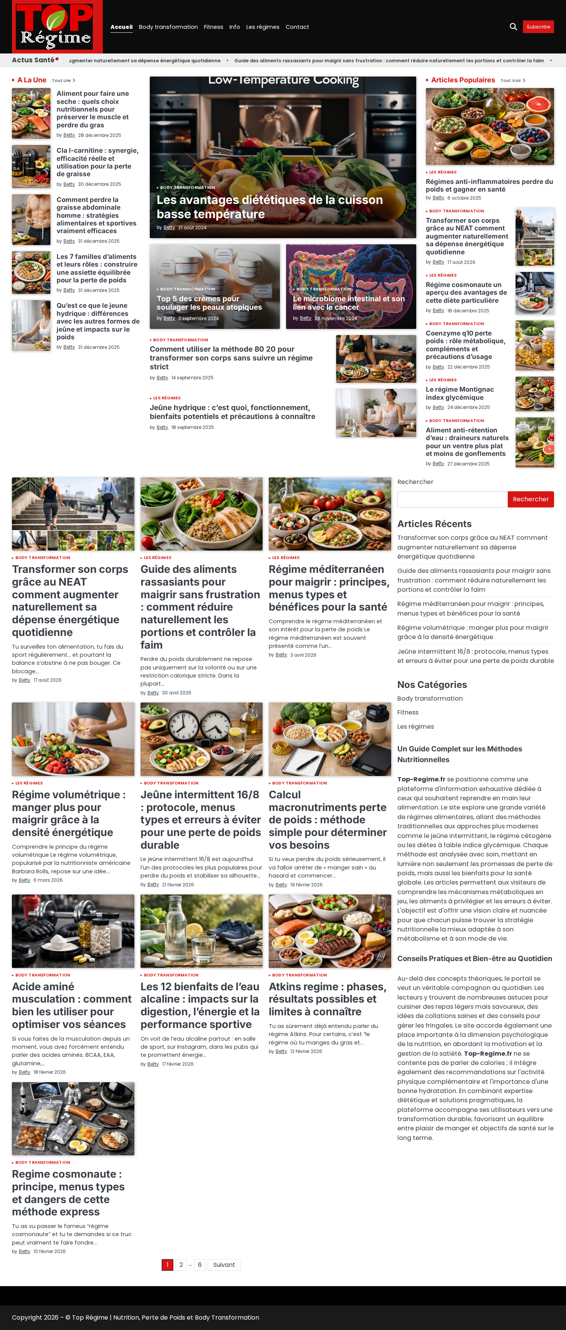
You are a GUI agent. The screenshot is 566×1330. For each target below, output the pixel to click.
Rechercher (415, 481)
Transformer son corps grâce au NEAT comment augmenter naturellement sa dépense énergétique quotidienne (467, 236)
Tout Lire (61, 80)
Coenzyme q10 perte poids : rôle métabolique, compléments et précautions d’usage (466, 344)
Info (234, 27)
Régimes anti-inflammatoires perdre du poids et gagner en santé (489, 185)
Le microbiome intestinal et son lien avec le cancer (349, 303)
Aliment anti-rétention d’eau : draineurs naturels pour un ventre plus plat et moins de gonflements (467, 441)
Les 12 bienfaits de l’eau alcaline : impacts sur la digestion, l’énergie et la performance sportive (200, 1005)
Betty (169, 227)
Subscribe (538, 26)
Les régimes (263, 27)
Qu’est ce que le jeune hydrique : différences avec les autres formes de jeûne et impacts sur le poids (98, 321)
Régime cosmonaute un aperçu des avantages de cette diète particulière (466, 292)
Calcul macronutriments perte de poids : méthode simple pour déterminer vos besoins (328, 819)
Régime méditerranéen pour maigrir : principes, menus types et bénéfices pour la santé (329, 588)
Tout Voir (511, 80)
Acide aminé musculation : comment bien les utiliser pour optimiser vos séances (72, 1005)
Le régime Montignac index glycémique (460, 393)
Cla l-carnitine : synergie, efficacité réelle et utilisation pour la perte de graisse (98, 162)
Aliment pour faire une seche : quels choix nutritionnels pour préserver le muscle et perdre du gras (93, 109)
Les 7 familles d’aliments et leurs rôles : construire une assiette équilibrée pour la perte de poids (97, 268)
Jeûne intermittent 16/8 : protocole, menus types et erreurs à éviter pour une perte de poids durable (201, 819)
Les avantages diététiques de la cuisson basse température (270, 206)
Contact (297, 27)
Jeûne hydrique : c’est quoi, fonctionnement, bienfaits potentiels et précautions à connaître (232, 412)
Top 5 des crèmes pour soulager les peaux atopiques (209, 303)
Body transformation (168, 27)
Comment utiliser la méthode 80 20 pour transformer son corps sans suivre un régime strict (231, 358)
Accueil (122, 27)
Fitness (213, 27)
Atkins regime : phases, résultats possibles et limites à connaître (328, 999)
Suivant (224, 1264)
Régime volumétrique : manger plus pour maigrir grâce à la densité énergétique (69, 813)
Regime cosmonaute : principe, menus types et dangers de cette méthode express (68, 1193)
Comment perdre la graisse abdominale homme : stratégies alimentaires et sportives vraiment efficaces (97, 215)
